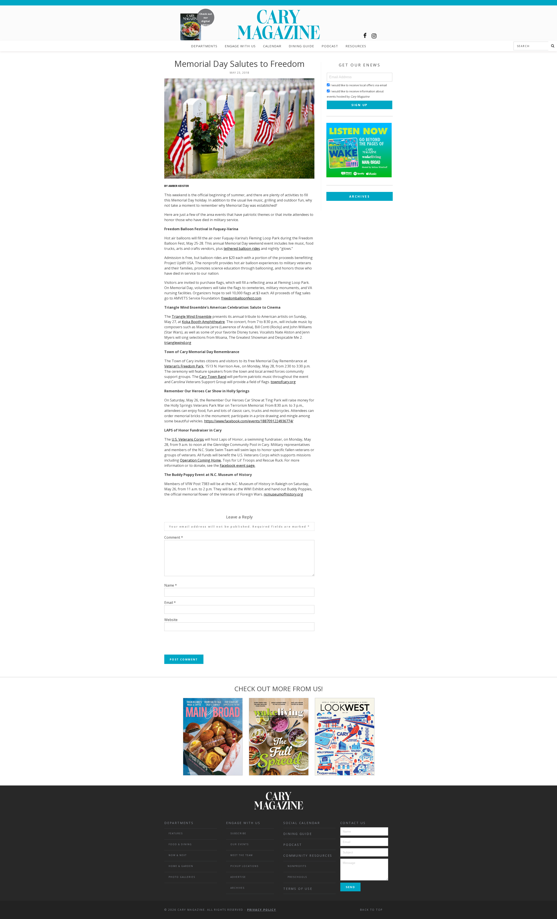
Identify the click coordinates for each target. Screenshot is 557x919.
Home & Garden (181, 866)
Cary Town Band (212, 376)
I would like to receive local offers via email (359, 85)
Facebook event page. (237, 465)
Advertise (238, 876)
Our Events (239, 844)
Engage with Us (240, 46)
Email (170, 602)
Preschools (297, 876)
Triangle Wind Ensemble (191, 316)
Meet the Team (241, 855)
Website (171, 619)
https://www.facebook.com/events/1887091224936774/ (248, 421)
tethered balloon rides (242, 248)
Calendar (272, 46)
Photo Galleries (182, 876)
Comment (173, 537)
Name (170, 585)
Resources (356, 46)
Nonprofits (297, 866)
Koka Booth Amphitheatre (203, 321)
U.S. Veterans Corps (188, 439)
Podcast (330, 46)
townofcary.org (283, 381)
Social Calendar (301, 823)
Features (176, 833)
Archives (359, 196)
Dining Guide (301, 46)
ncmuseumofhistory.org (283, 494)
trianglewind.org (177, 342)
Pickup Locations (244, 866)
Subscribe (238, 833)
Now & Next (178, 855)
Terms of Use (297, 889)
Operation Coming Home (200, 460)
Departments (204, 46)
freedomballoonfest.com (241, 298)
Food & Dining (180, 844)
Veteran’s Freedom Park (183, 366)
